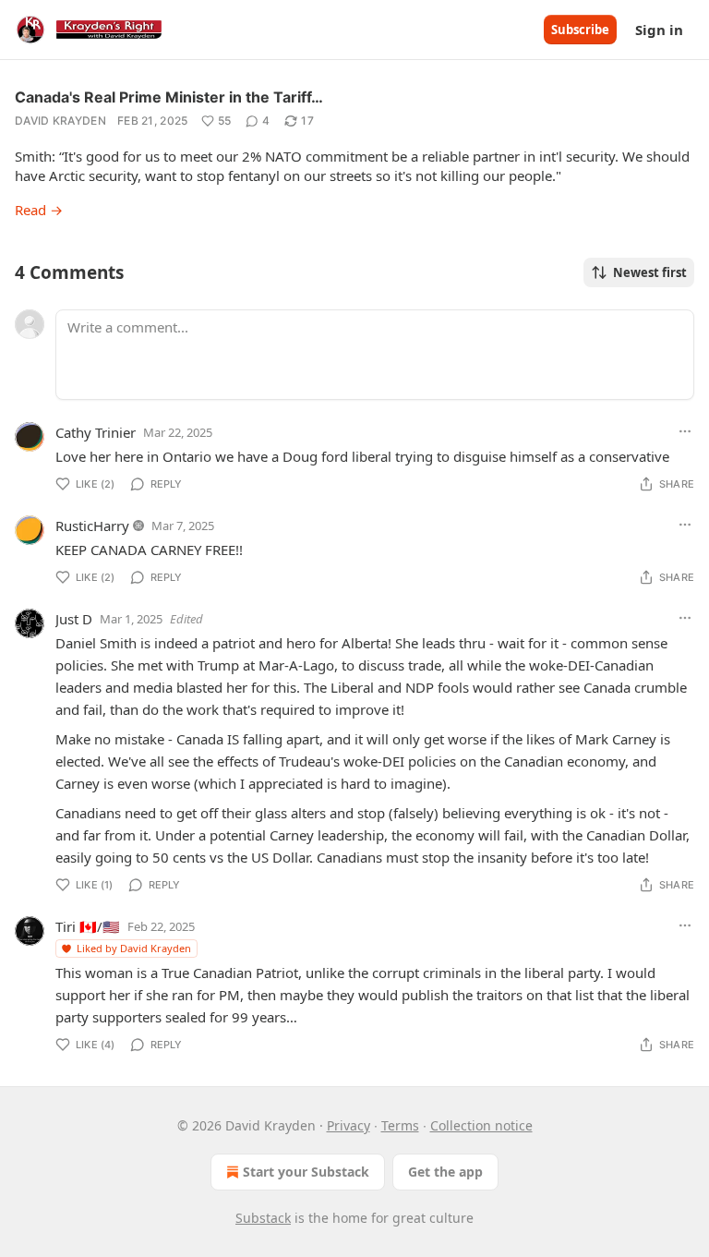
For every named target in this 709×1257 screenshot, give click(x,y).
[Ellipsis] (685, 431)
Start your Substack (306, 1171)
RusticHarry (92, 525)
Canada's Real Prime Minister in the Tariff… (169, 97)
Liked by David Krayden (134, 948)
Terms (400, 1125)
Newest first (650, 272)
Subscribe (580, 29)
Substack (263, 1218)
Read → (39, 209)
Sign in (659, 29)
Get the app (445, 1171)
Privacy (348, 1125)
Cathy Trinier (95, 432)
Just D (73, 619)
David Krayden (60, 120)
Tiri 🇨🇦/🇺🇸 (87, 926)
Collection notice (481, 1125)
